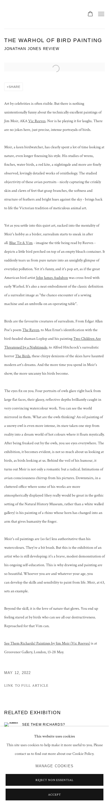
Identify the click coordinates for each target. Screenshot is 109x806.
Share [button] (14, 86)
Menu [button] (100, 14)
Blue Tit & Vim (21, 242)
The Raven (30, 330)
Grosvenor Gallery (26, 14)
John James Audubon (52, 277)
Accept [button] (54, 795)
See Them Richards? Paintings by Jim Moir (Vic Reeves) (47, 643)
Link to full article (26, 685)
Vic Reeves (37, 121)
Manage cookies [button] (54, 766)
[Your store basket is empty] (90, 14)
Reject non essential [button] (54, 780)
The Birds (22, 356)
